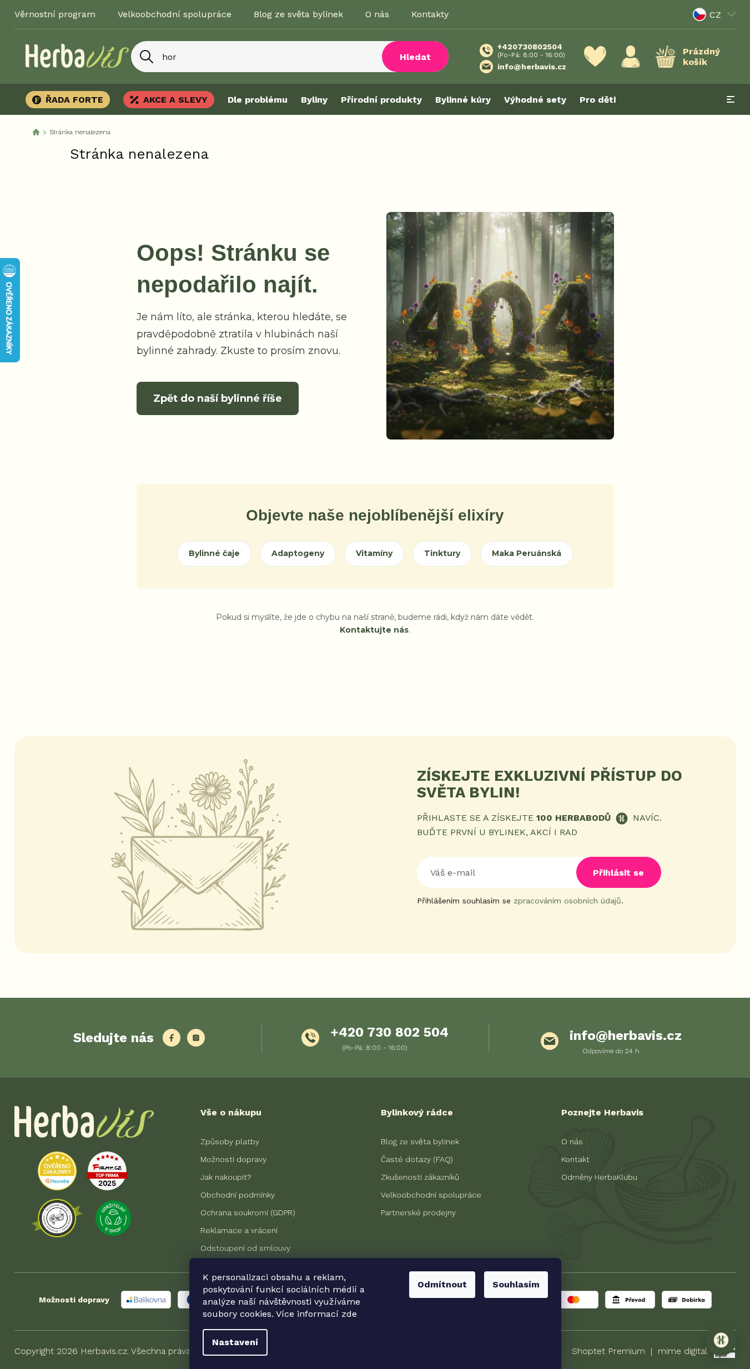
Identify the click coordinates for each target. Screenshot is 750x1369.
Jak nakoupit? (225, 1177)
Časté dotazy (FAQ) (417, 1159)
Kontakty (430, 14)
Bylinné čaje (214, 553)
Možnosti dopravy (233, 1159)
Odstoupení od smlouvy (245, 1248)
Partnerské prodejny (418, 1212)
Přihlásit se (618, 872)
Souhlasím (516, 1284)
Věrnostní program (54, 14)
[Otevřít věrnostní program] (721, 1340)
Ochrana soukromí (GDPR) (247, 1212)
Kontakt (575, 1159)
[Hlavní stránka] (36, 132)
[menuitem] (71, 99)
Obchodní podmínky (237, 1194)
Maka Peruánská (526, 553)
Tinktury (442, 553)
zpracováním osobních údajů (567, 900)
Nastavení (235, 1342)
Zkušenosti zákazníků (420, 1177)
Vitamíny (374, 553)
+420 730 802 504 (389, 1032)
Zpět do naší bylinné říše (217, 398)
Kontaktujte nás (374, 630)
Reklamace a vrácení (239, 1230)
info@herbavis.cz (626, 1035)
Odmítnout (442, 1284)
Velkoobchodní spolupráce (174, 14)
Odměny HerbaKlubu (599, 1177)
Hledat (415, 57)
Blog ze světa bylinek (298, 14)
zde (349, 1314)
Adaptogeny (297, 553)
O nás (377, 14)
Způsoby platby (229, 1141)
